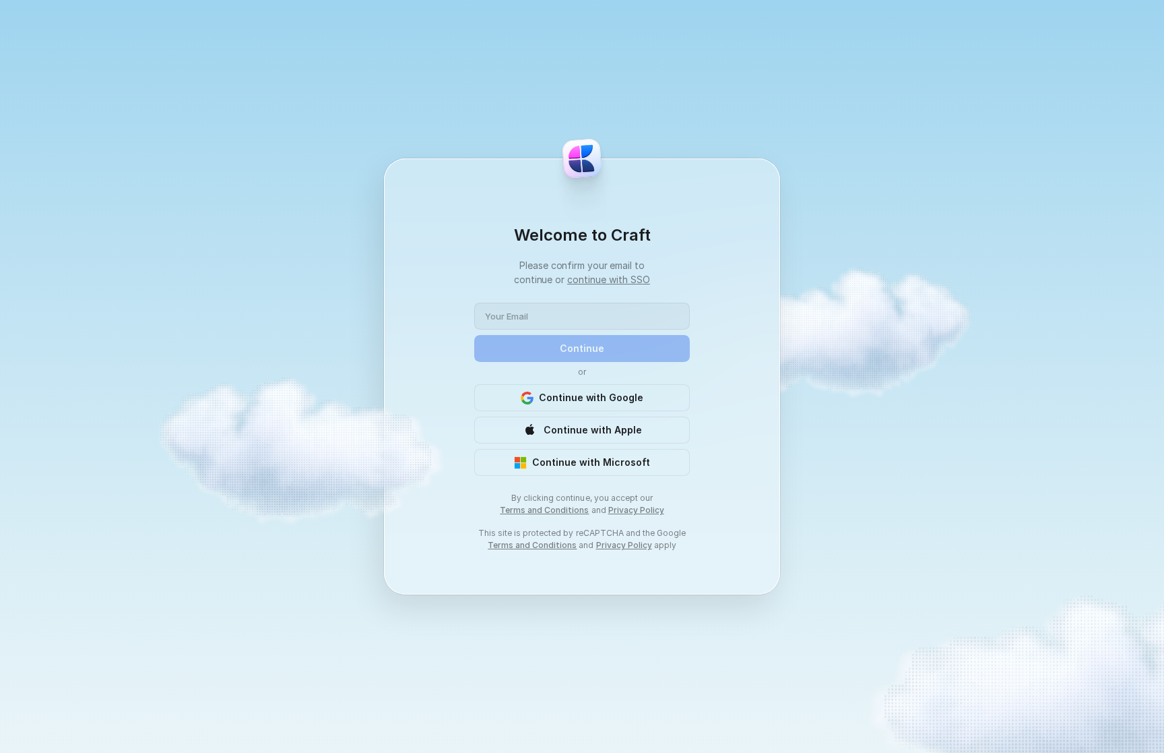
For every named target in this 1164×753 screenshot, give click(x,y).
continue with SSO (608, 279)
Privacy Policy (636, 510)
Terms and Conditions (544, 510)
